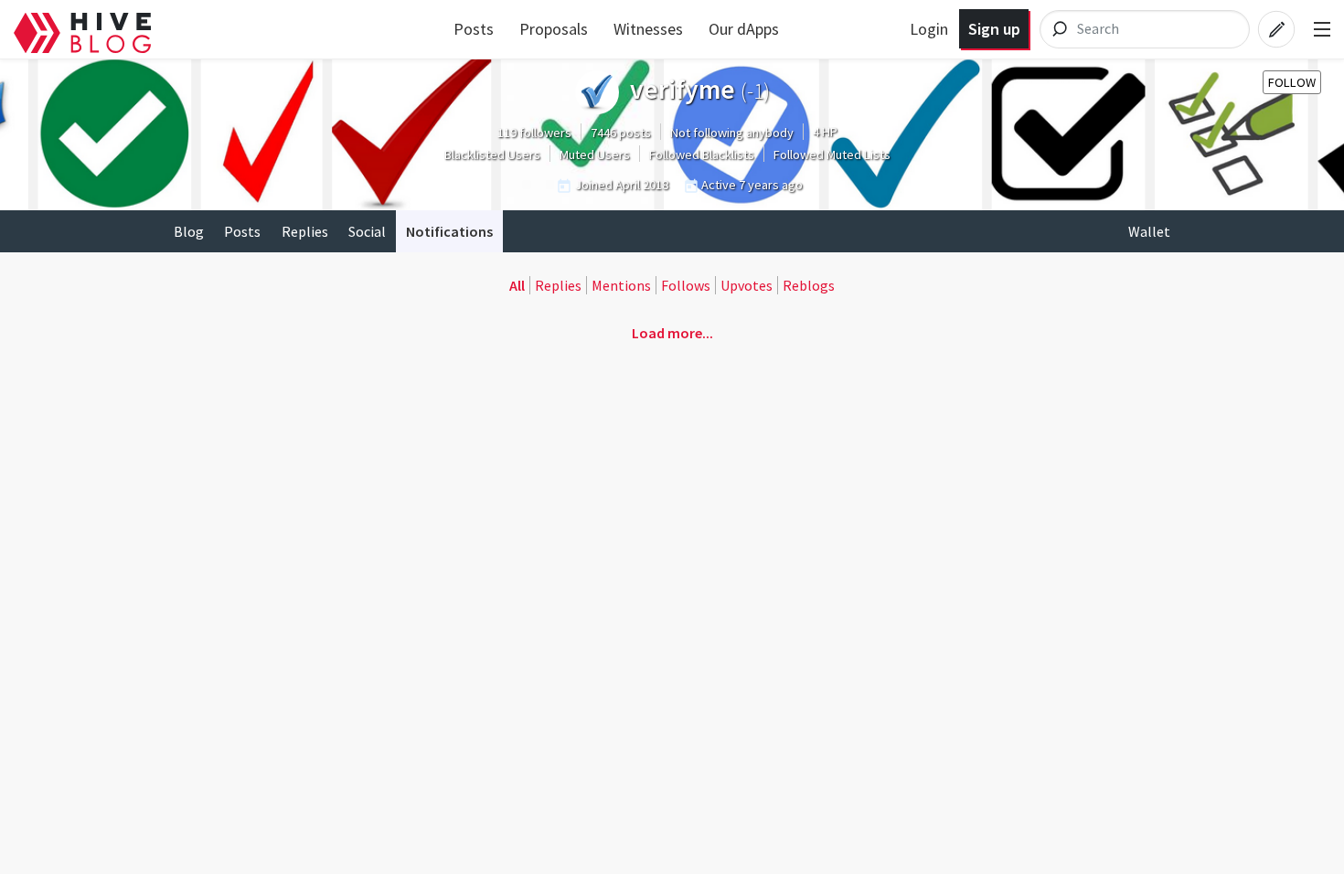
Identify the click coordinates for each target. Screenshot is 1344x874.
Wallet (1149, 231)
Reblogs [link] (809, 285)
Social (367, 231)
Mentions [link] (621, 285)
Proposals (553, 28)
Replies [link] (558, 285)
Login (929, 28)
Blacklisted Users (492, 154)
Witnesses (648, 28)
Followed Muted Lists (832, 154)
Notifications (449, 231)
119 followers (534, 132)
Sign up (994, 28)
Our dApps (744, 28)
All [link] (517, 285)
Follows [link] (685, 285)
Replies (305, 231)
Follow (1292, 82)
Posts (473, 28)
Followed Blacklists (701, 154)
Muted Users (595, 154)
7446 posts (621, 132)
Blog (189, 231)
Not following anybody (732, 132)
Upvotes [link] (746, 285)
